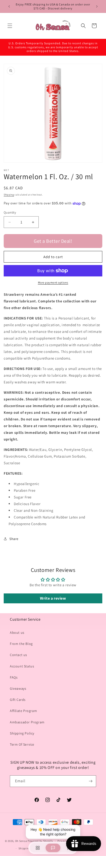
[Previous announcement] (9, 6)
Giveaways (18, 688)
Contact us (18, 655)
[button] (9, 25)
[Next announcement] (96, 6)
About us (17, 632)
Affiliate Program (23, 711)
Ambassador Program (27, 722)
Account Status (22, 666)
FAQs (14, 677)
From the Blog (21, 643)
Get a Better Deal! (53, 241)
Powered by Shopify (40, 841)
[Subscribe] (90, 781)
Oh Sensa (21, 841)
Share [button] (13, 539)
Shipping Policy (22, 733)
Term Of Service (22, 744)
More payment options (53, 282)
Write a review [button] (53, 598)
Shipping (9, 194)
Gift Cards (18, 699)
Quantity (10, 212)
